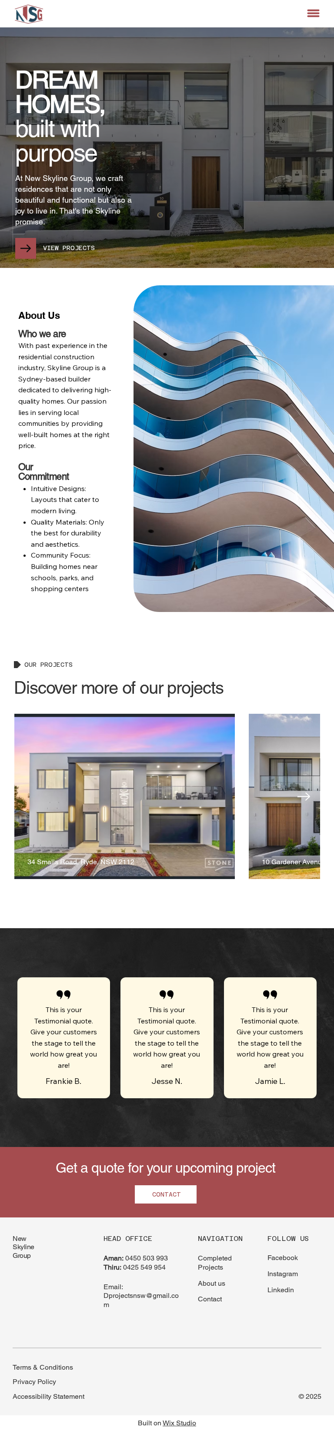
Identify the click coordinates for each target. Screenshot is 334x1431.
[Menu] (314, 13)
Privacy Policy (34, 1382)
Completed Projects (215, 1262)
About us (211, 1283)
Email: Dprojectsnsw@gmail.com (141, 1296)
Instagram (282, 1274)
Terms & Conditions (43, 1367)
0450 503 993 (146, 1258)
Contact (210, 1299)
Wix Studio (179, 1423)
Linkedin (280, 1290)
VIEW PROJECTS (69, 247)
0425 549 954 (144, 1267)
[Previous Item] (30, 796)
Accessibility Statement (48, 1396)
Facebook (282, 1258)
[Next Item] (303, 796)
